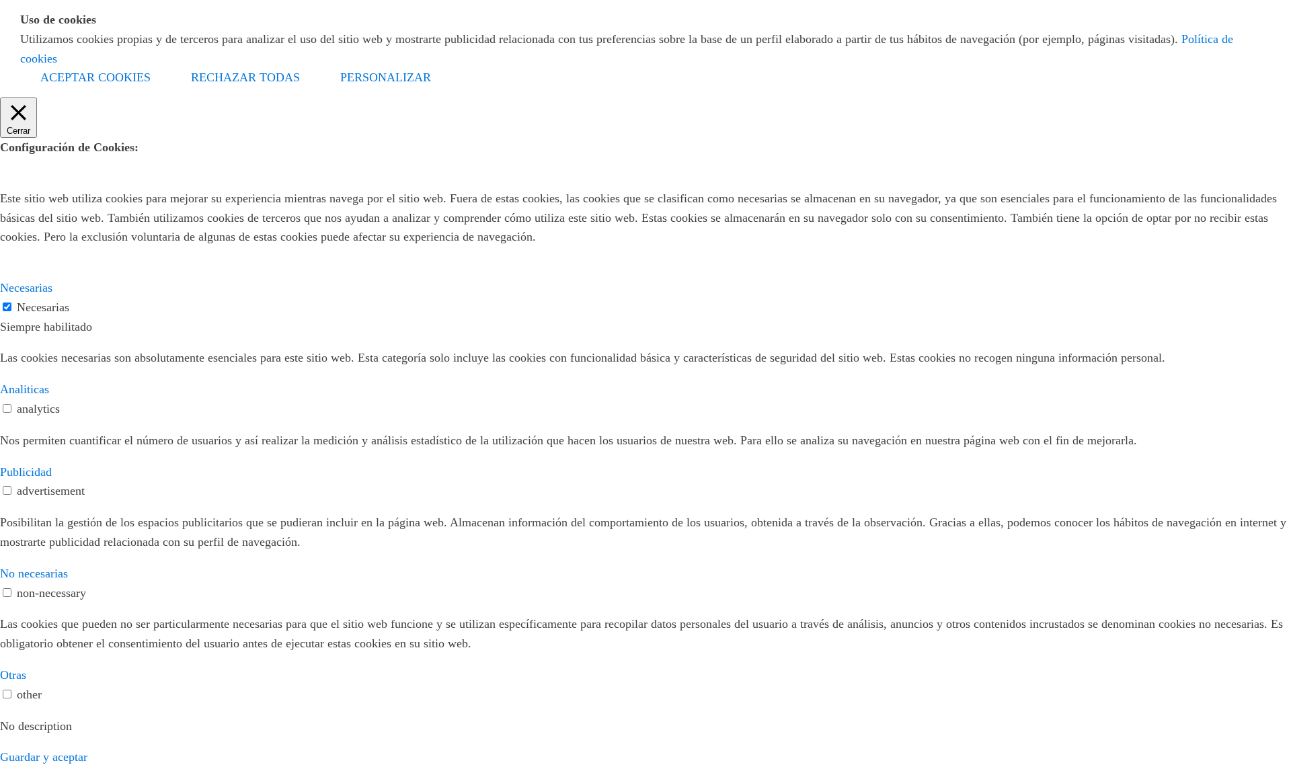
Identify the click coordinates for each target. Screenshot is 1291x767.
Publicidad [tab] (26, 472)
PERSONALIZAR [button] (385, 77)
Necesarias (43, 307)
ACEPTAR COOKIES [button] (95, 77)
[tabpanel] (645, 358)
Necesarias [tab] (26, 287)
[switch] (7, 408)
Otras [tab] (13, 675)
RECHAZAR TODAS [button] (245, 77)
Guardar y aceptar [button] (43, 757)
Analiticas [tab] (24, 389)
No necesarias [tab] (34, 573)
